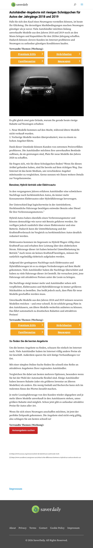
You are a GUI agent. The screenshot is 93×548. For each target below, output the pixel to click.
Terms (32, 528)
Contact (43, 528)
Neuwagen (64, 61)
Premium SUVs (27, 54)
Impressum (73, 528)
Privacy (23, 528)
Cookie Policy (57, 528)
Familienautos (26, 61)
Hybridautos (64, 54)
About (12, 528)
